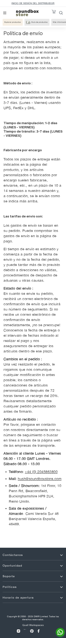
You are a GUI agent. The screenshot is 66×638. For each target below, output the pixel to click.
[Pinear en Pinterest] (32, 631)
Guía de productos (39, 22)
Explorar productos (12, 22)
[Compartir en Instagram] (18, 631)
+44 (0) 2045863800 (41, 472)
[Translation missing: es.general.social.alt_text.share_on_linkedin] (25, 631)
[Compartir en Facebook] (38, 631)
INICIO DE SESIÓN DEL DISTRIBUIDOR (33, 3)
